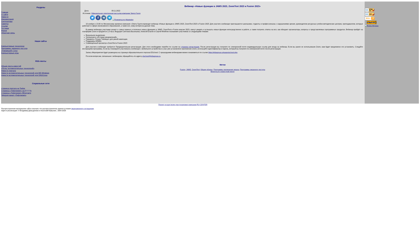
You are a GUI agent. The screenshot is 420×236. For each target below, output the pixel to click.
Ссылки (4, 26)
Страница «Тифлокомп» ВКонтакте (16, 93)
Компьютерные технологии (12, 46)
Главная (4, 12)
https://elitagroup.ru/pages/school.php (222, 52)
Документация (7, 19)
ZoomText (196, 70)
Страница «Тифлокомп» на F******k (16, 91)
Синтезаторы (6, 21)
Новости (4, 17)
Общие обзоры (206, 70)
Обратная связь (8, 33)
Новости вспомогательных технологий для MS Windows (25, 73)
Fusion (182, 70)
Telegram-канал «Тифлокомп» (13, 95)
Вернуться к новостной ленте (222, 72)
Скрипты (5, 24)
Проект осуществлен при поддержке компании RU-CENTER (182, 105)
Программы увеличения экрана (226, 70)
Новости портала (8, 71)
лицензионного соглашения (82, 109)
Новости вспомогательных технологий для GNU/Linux (24, 75)
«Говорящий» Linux (9, 51)
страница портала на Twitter (13, 88)
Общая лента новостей (11, 66)
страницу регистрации (190, 47)
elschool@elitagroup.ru (151, 56)
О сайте (4, 14)
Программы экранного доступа (14, 48)
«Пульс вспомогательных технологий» (17, 68)
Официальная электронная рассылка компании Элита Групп (116, 13)
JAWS (188, 70)
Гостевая (5, 28)
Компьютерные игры (10, 53)
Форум (4, 31)
